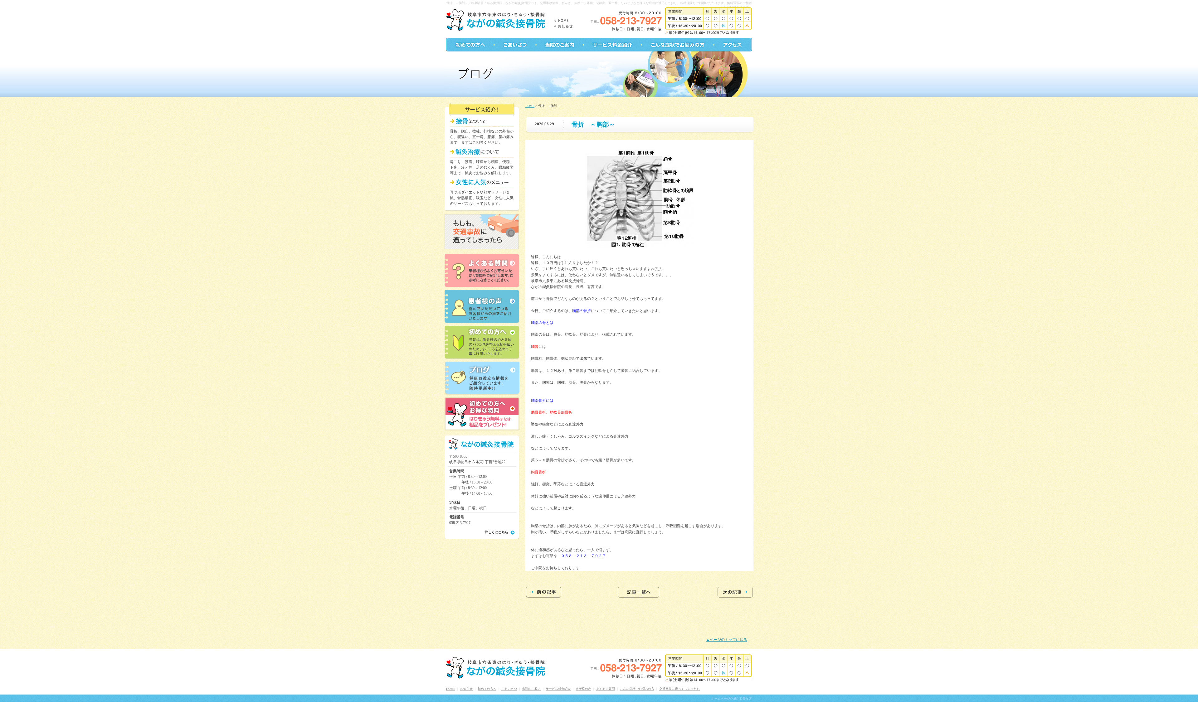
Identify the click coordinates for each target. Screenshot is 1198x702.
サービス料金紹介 (558, 688)
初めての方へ (487, 688)
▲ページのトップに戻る (726, 639)
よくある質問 (605, 688)
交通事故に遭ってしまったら (679, 688)
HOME (529, 106)
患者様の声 (583, 688)
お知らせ (466, 688)
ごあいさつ (509, 688)
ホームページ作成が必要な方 (731, 698)
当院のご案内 (531, 688)
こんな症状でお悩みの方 (637, 688)
